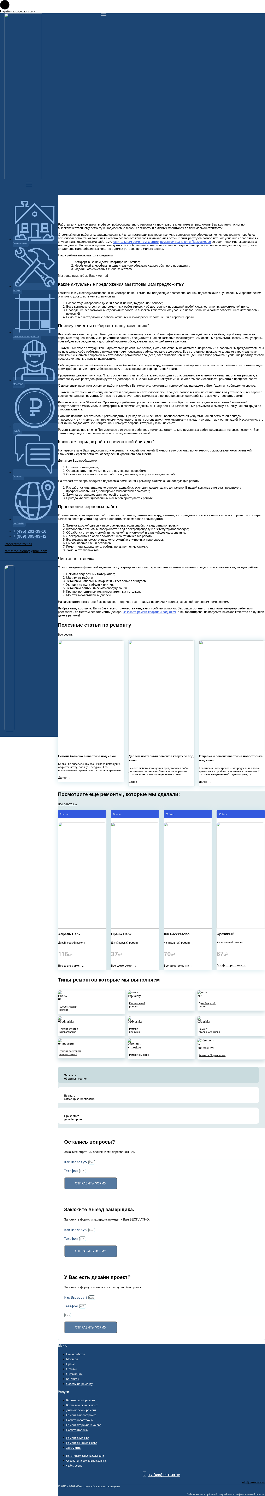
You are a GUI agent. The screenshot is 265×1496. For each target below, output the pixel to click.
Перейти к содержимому (17, 11)
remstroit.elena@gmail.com (26, 551)
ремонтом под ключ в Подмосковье (185, 241)
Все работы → (67, 804)
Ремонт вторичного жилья (209, 1030)
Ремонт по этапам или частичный (70, 1053)
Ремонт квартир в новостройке (68, 1030)
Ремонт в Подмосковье (212, 1055)
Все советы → (67, 634)
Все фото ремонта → (72, 965)
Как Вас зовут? (76, 1162)
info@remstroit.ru (18, 544)
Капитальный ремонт (137, 1005)
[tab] (158, 1075)
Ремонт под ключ (134, 1030)
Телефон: (71, 1171)
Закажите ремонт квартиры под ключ (149, 612)
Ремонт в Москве (139, 1054)
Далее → (64, 777)
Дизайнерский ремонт (207, 1005)
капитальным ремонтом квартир (136, 241)
